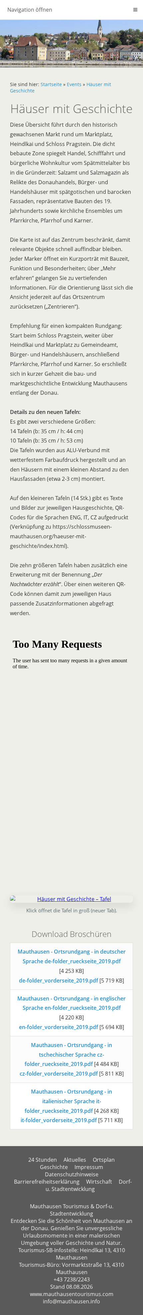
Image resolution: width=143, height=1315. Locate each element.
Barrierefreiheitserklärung (46, 1181)
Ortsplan (104, 1159)
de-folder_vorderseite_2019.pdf (58, 980)
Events (74, 84)
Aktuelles (75, 1159)
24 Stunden (42, 1159)
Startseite (51, 84)
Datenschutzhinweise (71, 1174)
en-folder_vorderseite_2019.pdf (58, 1027)
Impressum (88, 1167)
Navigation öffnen (29, 9)
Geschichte (54, 1167)
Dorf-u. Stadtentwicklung (89, 1185)
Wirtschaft (99, 1181)
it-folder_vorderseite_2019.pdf (59, 1120)
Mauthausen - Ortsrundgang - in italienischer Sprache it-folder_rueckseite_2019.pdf (68, 1101)
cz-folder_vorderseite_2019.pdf (59, 1073)
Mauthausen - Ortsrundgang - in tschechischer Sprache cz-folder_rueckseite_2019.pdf (68, 1054)
